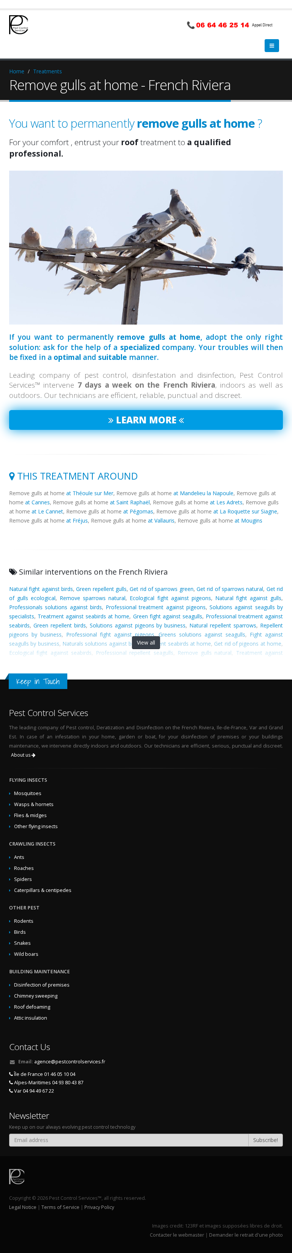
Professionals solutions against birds (55, 595)
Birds (20, 920)
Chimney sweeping (35, 984)
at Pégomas (138, 500)
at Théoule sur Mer (89, 481)
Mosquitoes (27, 782)
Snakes (22, 931)
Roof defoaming (32, 995)
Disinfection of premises (42, 973)
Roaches (24, 857)
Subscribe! (265, 1128)
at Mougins (248, 509)
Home (16, 71)
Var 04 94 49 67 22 (33, 1079)
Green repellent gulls (101, 577)
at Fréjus (77, 509)
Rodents (23, 909)
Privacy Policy (99, 1196)
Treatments (47, 71)
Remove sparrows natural (92, 586)
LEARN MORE (146, 408)
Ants (19, 846)
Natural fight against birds (41, 577)
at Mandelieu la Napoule (203, 481)
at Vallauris (161, 509)
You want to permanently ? (135, 123)
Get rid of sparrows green (161, 577)
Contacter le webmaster (177, 1223)
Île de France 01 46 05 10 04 (44, 1063)
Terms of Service (60, 1196)
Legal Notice (22, 1196)
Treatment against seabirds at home (83, 604)
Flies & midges (30, 804)
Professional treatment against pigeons (156, 595)
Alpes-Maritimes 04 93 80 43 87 (48, 1071)
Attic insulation (30, 1006)
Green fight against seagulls (167, 604)
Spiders (23, 868)
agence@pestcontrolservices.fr (69, 1050)
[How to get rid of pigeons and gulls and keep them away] (146, 237)
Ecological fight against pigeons (170, 586)
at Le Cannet (47, 500)
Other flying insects (36, 815)
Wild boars (26, 942)
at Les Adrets (226, 490)
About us (21, 743)
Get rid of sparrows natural (230, 577)
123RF (191, 1214)
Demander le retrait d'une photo (246, 1223)
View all (146, 631)
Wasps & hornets (34, 793)
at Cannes (37, 490)
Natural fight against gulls (248, 586)
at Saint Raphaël (130, 490)
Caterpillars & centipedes (42, 879)
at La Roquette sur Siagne (245, 500)
